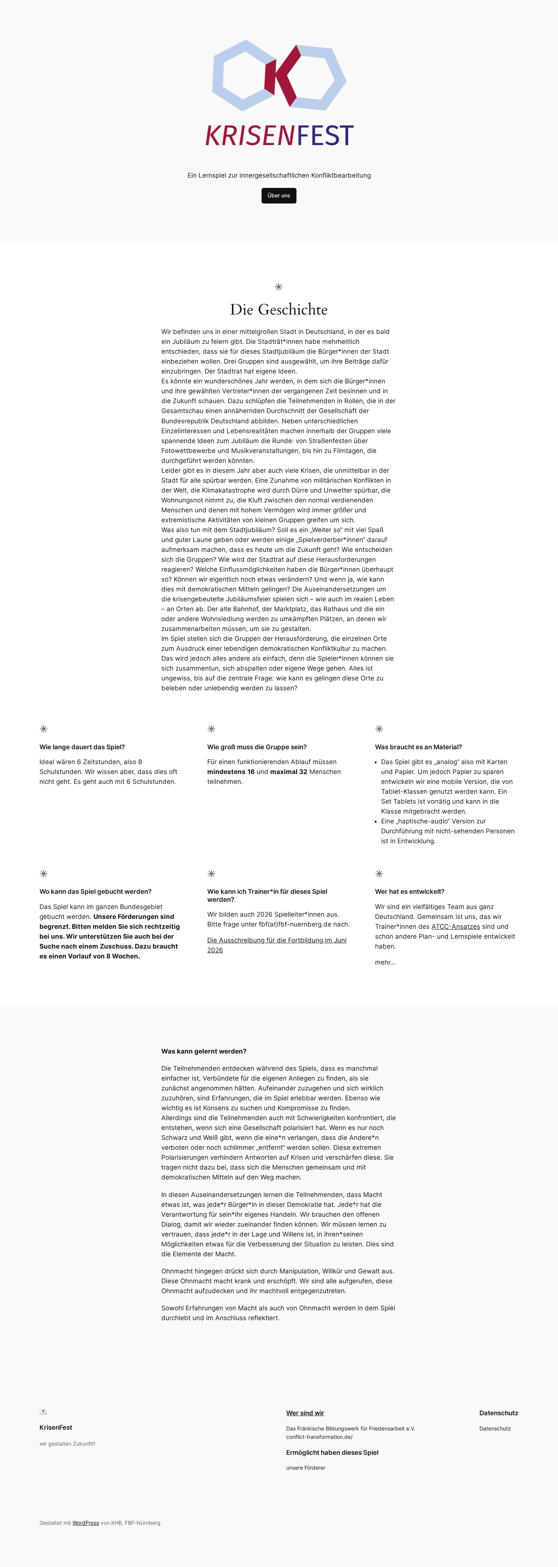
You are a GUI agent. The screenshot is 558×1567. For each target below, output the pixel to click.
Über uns (279, 195)
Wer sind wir (305, 1413)
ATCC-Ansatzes (456, 926)
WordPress (86, 1522)
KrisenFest (55, 1427)
